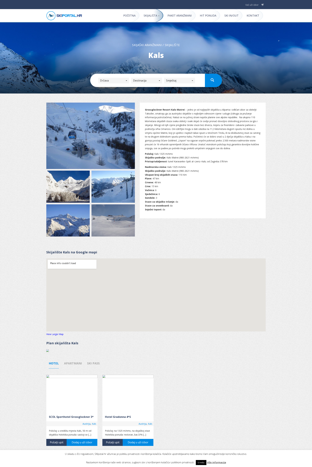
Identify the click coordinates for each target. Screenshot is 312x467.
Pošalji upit (56, 442)
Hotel (54, 363)
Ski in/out (231, 15)
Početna (129, 15)
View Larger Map (55, 334)
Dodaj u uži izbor (82, 442)
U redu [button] (201, 462)
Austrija (87, 423)
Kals (94, 423)
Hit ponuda (208, 15)
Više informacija (216, 462)
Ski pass (93, 363)
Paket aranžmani (180, 15)
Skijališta (151, 15)
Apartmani (73, 363)
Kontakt (253, 15)
